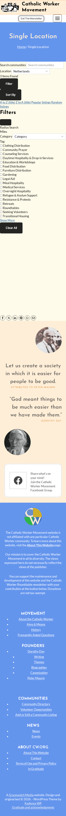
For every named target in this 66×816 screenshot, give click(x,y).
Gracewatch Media (21, 795)
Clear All (11, 228)
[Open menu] (57, 18)
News (36, 731)
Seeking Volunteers (15, 212)
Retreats (8, 204)
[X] (8, 318)
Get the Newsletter (31, 18)
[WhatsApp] (27, 318)
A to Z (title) (7, 102)
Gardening (10, 174)
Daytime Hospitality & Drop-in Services (28, 158)
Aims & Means (36, 624)
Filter (9, 83)
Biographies (39, 667)
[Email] (33, 318)
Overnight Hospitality (17, 191)
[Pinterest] (21, 318)
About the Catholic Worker (36, 619)
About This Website (36, 753)
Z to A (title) (23, 102)
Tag (2, 141)
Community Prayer (15, 150)
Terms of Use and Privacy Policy (36, 763)
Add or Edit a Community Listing (36, 715)
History (36, 630)
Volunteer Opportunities (36, 709)
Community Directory (36, 704)
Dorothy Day (36, 651)
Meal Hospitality (13, 183)
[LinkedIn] (15, 318)
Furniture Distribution (17, 170)
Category (6, 136)
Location (5, 71)
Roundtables (11, 208)
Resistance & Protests (17, 199)
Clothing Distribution (16, 145)
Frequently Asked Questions (36, 635)
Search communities (13, 65)
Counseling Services (16, 154)
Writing (39, 657)
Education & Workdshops (19, 162)
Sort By (11, 94)
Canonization (39, 673)
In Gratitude (36, 769)
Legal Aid (9, 179)
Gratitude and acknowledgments (33, 807)
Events (36, 736)
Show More (7, 220)
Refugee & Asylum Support (20, 195)
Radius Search (9, 127)
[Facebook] (2, 318)
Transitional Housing (16, 216)
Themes (39, 662)
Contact (36, 758)
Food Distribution (14, 166)
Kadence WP (33, 803)
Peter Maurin (36, 678)
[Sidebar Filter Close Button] (5, 122)
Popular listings (41, 102)
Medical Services (14, 187)
